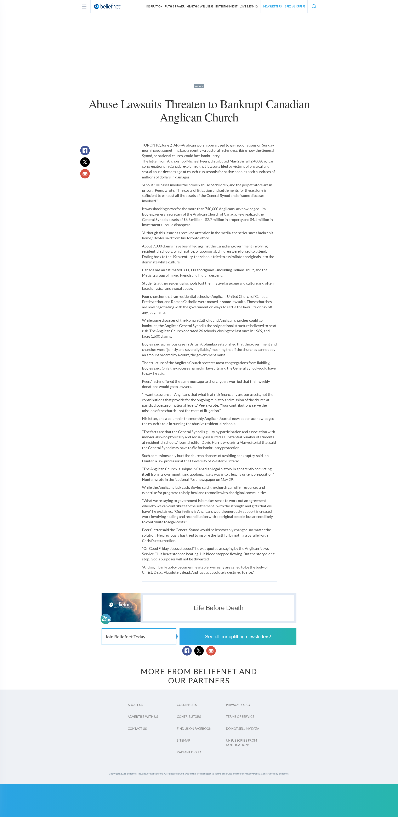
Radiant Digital (190, 752)
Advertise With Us (143, 716)
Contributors (189, 716)
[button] (313, 6)
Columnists (187, 705)
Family (249, 6)
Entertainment (226, 6)
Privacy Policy (238, 705)
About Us (135, 705)
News (199, 86)
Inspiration (154, 6)
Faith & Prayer (174, 6)
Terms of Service (240, 716)
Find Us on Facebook (194, 728)
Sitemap (183, 740)
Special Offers (295, 6)
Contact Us (137, 728)
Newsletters (272, 6)
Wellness (200, 6)
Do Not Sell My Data (242, 728)
